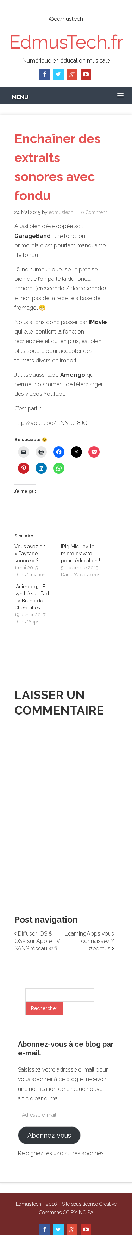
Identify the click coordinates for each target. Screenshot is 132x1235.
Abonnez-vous (49, 1135)
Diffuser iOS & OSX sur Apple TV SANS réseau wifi (37, 941)
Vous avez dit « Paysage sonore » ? (29, 553)
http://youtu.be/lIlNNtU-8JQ (51, 423)
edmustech (61, 212)
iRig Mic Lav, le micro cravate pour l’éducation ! (80, 553)
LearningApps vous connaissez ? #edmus (89, 941)
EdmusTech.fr (66, 42)
